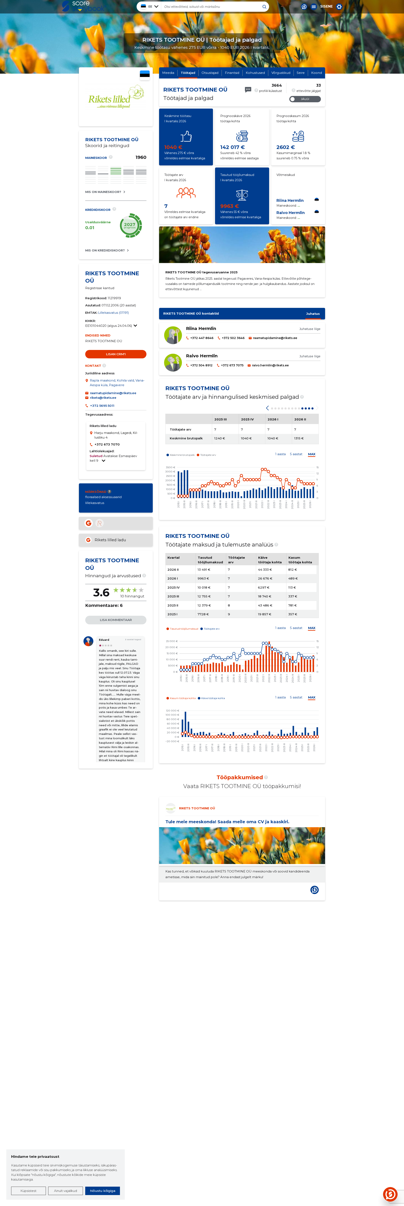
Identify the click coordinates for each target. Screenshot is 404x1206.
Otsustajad (210, 73)
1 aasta (280, 454)
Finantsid (232, 73)
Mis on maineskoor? (103, 192)
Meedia (168, 73)
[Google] (88, 523)
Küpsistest (28, 1191)
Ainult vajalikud (65, 1191)
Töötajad (188, 73)
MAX (311, 454)
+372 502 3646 (233, 338)
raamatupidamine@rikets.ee (113, 393)
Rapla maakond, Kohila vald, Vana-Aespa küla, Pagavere (117, 382)
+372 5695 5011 (102, 406)
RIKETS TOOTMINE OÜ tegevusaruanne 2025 (201, 272)
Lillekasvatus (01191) (113, 313)
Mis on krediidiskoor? (105, 250)
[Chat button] (304, 6)
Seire (301, 73)
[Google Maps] (87, 383)
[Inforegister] (99, 523)
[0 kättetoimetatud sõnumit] (248, 89)
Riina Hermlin (290, 200)
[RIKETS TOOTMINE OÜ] (115, 110)
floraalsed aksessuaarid (103, 497)
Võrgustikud (280, 73)
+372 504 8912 (201, 365)
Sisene (326, 6)
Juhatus (313, 314)
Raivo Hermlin (290, 212)
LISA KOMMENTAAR (116, 620)
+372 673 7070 (107, 444)
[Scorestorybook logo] (84, 6)
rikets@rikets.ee (103, 398)
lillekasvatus (94, 503)
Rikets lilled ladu (110, 540)
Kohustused (255, 73)
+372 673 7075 (232, 365)
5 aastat (296, 454)
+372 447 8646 (201, 338)
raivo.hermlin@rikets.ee (270, 365)
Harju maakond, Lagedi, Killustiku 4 (116, 435)
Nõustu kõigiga (102, 1191)
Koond (316, 73)
